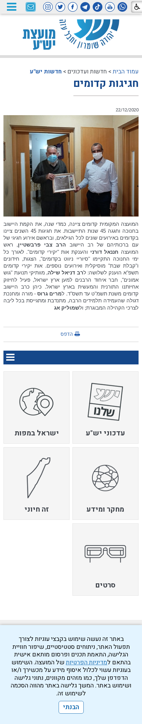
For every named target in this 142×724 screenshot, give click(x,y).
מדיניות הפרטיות (86, 662)
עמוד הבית (126, 71)
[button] (11, 6)
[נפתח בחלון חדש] (122, 7)
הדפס (66, 334)
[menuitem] (105, 407)
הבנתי (71, 707)
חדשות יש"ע (46, 71)
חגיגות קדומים (106, 83)
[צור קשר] (31, 7)
